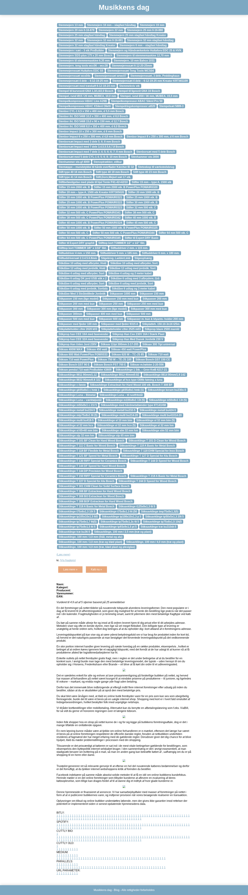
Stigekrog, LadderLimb (115, 258)
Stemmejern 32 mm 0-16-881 (105, 40)
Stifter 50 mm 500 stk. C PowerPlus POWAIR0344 (123, 232)
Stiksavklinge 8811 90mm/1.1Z (78, 374)
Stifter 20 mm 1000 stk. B (143, 192)
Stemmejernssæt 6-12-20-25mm (132, 65)
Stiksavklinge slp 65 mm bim (116, 435)
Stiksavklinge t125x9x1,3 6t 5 (136, 506)
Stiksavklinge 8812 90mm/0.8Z (120, 374)
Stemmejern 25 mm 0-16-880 (145, 30)
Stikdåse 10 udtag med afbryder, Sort (134, 263)
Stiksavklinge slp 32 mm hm (76, 435)
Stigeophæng (143, 258)
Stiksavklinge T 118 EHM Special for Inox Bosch (153, 450)
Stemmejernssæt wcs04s (74, 75)
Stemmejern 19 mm (152, 25)
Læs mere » (70, 569)
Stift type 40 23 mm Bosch (149, 172)
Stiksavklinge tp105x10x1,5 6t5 (78, 516)
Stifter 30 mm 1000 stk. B (142, 202)
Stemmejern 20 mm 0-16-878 (76, 30)
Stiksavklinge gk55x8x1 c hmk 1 (79, 389)
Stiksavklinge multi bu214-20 (119, 415)
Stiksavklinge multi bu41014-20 (162, 415)
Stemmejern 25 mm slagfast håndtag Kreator (137, 35)
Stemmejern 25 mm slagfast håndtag (82, 35)
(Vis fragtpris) (68, 560)
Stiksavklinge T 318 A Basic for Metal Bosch (86, 506)
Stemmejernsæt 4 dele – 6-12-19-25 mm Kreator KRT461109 (150, 80)
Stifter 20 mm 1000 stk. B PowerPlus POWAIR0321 (90, 197)
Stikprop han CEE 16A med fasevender (83, 334)
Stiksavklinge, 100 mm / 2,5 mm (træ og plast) (122, 531)
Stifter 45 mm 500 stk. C (141, 222)
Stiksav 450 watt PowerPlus (128, 349)
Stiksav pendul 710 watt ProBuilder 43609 (85, 369)
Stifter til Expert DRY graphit (76, 243)
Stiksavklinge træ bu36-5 (74, 531)
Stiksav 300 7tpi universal (158, 344)
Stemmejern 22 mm (111, 30)
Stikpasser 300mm (70, 313)
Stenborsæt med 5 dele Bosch (155, 151)
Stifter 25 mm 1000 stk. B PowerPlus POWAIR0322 (90, 202)
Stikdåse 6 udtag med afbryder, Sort (81, 283)
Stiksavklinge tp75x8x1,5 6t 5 (77, 526)
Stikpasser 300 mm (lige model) (107, 308)
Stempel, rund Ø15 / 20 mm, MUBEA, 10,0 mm (87, 96)
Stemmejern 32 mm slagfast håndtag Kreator (87, 45)
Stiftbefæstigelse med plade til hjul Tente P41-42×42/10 (93, 182)
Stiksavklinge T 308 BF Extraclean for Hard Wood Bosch (95, 491)
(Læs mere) (63, 554)
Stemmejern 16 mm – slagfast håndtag (111, 25)
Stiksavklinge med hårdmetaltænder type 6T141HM (133, 405)
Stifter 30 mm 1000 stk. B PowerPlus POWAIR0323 (90, 207)
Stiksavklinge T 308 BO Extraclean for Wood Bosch (91, 496)
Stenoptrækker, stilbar (108, 161)
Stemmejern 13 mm (71, 25)
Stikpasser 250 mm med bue (145, 303)
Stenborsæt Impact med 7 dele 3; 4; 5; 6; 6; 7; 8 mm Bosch (95, 151)
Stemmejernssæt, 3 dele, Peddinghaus (155, 75)
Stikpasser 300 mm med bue (149, 308)
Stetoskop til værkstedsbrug (156, 167)
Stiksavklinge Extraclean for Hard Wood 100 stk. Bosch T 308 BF (131, 384)
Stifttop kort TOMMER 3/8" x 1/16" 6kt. (83, 248)
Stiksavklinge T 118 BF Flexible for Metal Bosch (89, 450)
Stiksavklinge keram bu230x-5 (167, 389)
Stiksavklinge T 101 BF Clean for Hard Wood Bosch (91, 440)
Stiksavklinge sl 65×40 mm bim (78, 430)
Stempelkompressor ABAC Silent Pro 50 (136, 101)
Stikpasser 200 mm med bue (77, 303)
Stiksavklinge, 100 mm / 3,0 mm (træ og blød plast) (90, 541)
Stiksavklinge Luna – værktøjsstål (80, 400)
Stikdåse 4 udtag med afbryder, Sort (81, 273)
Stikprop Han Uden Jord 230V (78, 344)
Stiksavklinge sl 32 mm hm (157, 425)
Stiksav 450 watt (97, 349)
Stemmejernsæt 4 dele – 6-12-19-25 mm (83, 80)
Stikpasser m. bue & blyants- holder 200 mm (155, 319)
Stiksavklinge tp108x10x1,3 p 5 (121, 516)
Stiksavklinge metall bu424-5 (158, 410)
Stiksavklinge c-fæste (72, 384)
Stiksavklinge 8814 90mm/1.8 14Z (164, 374)
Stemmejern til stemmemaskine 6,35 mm (84, 60)
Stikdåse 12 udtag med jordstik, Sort (132, 268)
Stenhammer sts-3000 (145, 156)
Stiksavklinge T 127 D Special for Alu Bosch (149, 455)
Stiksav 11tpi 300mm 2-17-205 (119, 344)
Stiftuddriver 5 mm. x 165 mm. (119, 253)
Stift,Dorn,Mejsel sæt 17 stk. (113, 177)
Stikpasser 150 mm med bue (120, 298)
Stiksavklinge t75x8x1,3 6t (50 (118, 511)
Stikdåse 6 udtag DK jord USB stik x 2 (83, 278)
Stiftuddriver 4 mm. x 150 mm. (77, 253)
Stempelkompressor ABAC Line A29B (83, 101)
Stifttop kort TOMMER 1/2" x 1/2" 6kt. (121, 243)
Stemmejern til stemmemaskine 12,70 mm (142, 55)
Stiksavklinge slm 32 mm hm (120, 430)
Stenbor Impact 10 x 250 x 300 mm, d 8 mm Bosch (90, 131)
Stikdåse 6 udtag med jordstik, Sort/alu (83, 288)
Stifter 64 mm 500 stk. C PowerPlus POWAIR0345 (90, 237)
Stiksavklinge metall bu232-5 (117, 410)
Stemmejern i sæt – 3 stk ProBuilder (81, 50)
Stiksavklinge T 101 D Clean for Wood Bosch (157, 440)
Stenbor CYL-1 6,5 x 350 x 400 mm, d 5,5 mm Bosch (91, 111)
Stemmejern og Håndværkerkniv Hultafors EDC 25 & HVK (145, 50)
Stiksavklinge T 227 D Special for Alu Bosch (86, 481)
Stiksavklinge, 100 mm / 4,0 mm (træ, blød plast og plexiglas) (97, 547)
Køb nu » (96, 569)
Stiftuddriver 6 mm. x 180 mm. (161, 253)
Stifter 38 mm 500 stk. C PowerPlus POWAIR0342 (90, 217)
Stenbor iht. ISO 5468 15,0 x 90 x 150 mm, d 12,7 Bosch (93, 121)
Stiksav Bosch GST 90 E (74, 364)
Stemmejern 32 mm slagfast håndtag (150, 40)
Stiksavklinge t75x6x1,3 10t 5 (77, 511)
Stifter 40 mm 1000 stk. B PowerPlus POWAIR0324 (90, 222)
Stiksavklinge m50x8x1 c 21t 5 (78, 405)
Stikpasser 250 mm (111, 303)
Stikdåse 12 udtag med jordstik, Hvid (82, 268)
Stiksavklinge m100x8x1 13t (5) (125, 400)
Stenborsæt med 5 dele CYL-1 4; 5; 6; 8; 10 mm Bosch (93, 156)
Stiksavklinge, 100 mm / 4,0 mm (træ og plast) (154, 541)
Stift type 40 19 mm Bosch (112, 172)
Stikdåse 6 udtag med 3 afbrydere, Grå (135, 278)
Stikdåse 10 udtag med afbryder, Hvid (82, 263)
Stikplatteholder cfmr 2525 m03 (121, 329)
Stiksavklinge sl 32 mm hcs (76, 425)
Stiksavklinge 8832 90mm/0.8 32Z (80, 379)
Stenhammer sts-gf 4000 (74, 161)
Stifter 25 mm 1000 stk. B (142, 197)
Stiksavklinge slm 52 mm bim (160, 430)
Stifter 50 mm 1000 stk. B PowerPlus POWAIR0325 (126, 227)
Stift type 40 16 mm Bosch (75, 172)
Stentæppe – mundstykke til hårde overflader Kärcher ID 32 (96, 167)
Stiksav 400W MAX (70, 349)
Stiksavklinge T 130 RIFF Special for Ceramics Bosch (92, 460)
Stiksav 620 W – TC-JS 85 (128, 354)
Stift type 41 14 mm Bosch (75, 177)
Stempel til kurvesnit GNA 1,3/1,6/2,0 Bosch (86, 91)
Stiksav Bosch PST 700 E (110, 364)
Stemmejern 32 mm (71, 40)
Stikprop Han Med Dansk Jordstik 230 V (137, 339)
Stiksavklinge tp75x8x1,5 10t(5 (162, 521)
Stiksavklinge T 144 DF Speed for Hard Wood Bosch (92, 465)
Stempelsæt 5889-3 (171, 106)
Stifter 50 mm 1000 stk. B (74, 227)
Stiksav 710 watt (158, 354)
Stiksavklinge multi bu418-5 (76, 420)
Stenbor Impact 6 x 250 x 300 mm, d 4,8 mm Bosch (90, 136)
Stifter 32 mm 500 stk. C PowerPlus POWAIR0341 (90, 212)
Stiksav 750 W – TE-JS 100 (114, 359)
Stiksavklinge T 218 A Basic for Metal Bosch (158, 476)
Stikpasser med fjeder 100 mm (78, 324)
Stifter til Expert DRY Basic (142, 237)
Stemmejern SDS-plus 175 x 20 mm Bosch (85, 55)
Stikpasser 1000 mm (122, 293)
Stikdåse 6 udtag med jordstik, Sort (130, 283)
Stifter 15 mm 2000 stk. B (74, 187)
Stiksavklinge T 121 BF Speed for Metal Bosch (88, 455)
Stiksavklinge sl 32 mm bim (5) (155, 420)
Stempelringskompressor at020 (135, 106)
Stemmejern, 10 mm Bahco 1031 (134, 60)
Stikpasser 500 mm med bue (77, 319)
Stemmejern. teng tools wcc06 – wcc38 (83, 65)
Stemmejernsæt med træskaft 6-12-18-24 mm (87, 85)
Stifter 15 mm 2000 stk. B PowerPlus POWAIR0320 (126, 187)
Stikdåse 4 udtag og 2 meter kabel (129, 273)
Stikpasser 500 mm (138, 313)
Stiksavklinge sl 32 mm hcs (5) (116, 425)
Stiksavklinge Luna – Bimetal (77, 395)
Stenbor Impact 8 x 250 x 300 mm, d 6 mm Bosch (157, 136)
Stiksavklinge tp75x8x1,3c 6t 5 (120, 521)
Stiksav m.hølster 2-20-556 (147, 364)
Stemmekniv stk (129, 85)
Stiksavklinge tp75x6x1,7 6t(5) (78, 521)
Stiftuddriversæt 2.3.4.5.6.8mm (78, 258)
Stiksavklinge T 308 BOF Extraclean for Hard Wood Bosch (96, 501)
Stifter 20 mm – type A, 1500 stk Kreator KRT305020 (91, 192)
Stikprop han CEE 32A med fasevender (83, 339)
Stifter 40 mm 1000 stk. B (140, 217)
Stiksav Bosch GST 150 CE (152, 359)
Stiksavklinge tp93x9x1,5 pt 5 (118, 526)
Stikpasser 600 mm (111, 319)
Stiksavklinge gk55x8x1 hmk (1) (123, 389)
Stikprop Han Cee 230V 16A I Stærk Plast (138, 334)
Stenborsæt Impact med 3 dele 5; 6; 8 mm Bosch (89, 141)
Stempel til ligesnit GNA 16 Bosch (138, 91)
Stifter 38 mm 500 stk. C (140, 212)
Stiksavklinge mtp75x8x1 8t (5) (78, 415)
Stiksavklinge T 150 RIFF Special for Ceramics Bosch (92, 476)
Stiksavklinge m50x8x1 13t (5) (168, 400)
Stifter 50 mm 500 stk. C (73, 232)
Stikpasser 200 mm (155, 298)
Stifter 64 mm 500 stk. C (173, 232)
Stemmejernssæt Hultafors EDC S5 (81, 70)
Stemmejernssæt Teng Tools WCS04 (130, 70)
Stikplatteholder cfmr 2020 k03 (78, 329)
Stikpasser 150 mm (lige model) (78, 298)
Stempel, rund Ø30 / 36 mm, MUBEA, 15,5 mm (149, 96)
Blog (116, 890)
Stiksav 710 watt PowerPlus (76, 359)
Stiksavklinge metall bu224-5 (77, 410)
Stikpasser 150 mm (152, 293)
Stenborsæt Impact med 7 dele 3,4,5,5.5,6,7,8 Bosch (91, 146)
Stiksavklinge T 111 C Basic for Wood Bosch (87, 445)
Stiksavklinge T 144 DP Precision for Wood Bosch (90, 471)
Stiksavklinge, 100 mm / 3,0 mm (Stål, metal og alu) (90, 536)
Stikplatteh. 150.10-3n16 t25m (161, 324)
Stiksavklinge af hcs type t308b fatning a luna (133, 379)
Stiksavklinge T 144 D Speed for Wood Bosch (159, 460)
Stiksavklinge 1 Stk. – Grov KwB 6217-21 (141, 369)
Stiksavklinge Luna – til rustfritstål (121, 395)
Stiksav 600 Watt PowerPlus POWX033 (83, 354)
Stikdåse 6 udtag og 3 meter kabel (133, 288)
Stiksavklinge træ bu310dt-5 (158, 526)
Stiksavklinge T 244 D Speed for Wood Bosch (147, 481)
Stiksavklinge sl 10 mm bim (115, 420)
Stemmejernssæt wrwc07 (110, 75)
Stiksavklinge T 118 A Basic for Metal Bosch (147, 445)
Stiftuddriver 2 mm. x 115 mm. (129, 248)
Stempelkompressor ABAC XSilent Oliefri (85, 106)
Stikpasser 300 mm (71, 308)
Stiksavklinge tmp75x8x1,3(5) (159, 511)
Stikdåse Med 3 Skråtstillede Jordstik (82, 293)
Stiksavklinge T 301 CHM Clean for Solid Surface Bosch (94, 486)
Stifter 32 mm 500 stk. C (141, 207)
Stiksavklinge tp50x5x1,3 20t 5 (164, 516)
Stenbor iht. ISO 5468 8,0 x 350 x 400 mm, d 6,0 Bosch (93, 126)
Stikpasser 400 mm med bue (104, 313)
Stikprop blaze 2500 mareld (162, 329)
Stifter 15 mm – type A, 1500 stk (151, 182)
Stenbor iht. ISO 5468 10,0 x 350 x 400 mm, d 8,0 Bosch (93, 116)
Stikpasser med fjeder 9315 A (119, 324)
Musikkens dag (124, 7)
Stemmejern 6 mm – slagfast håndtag (143, 45)
